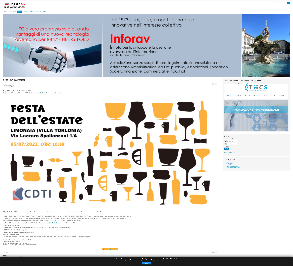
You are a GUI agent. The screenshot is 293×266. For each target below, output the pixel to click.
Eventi (19, 11)
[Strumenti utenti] (215, 84)
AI (40, 11)
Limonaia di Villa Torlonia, (38, 93)
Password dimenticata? (229, 152)
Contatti (44, 11)
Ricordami (228, 146)
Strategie (25, 11)
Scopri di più (165, 261)
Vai (288, 3)
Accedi (226, 148)
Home (5, 11)
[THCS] (256, 107)
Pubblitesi (31, 11)
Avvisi (10, 11)
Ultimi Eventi (11, 86)
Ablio (36, 11)
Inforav (14, 11)
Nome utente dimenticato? (230, 151)
